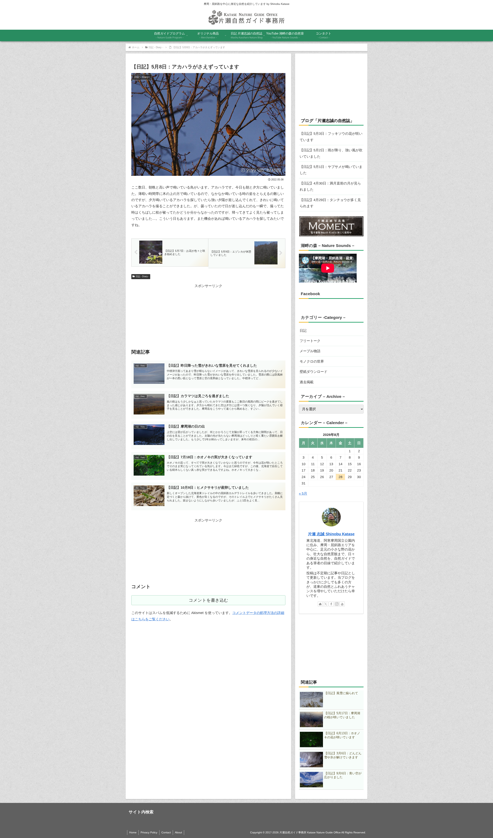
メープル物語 (310, 351)
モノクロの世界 (312, 361)
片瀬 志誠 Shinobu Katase (331, 534)
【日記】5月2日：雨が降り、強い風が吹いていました (331, 153)
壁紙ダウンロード (313, 372)
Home (133, 832)
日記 (303, 331)
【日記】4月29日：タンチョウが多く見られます (330, 203)
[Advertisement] (208, 316)
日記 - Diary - (142, 276)
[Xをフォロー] (325, 603)
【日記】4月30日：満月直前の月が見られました (330, 186)
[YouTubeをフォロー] (342, 603)
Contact (166, 832)
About (178, 832)
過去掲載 (307, 382)
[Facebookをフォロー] (331, 603)
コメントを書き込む (208, 600)
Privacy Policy (149, 832)
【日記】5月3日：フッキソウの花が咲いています (331, 137)
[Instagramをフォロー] (336, 603)
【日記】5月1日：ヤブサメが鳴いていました (331, 170)
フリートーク (310, 341)
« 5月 (303, 493)
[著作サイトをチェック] (320, 603)
